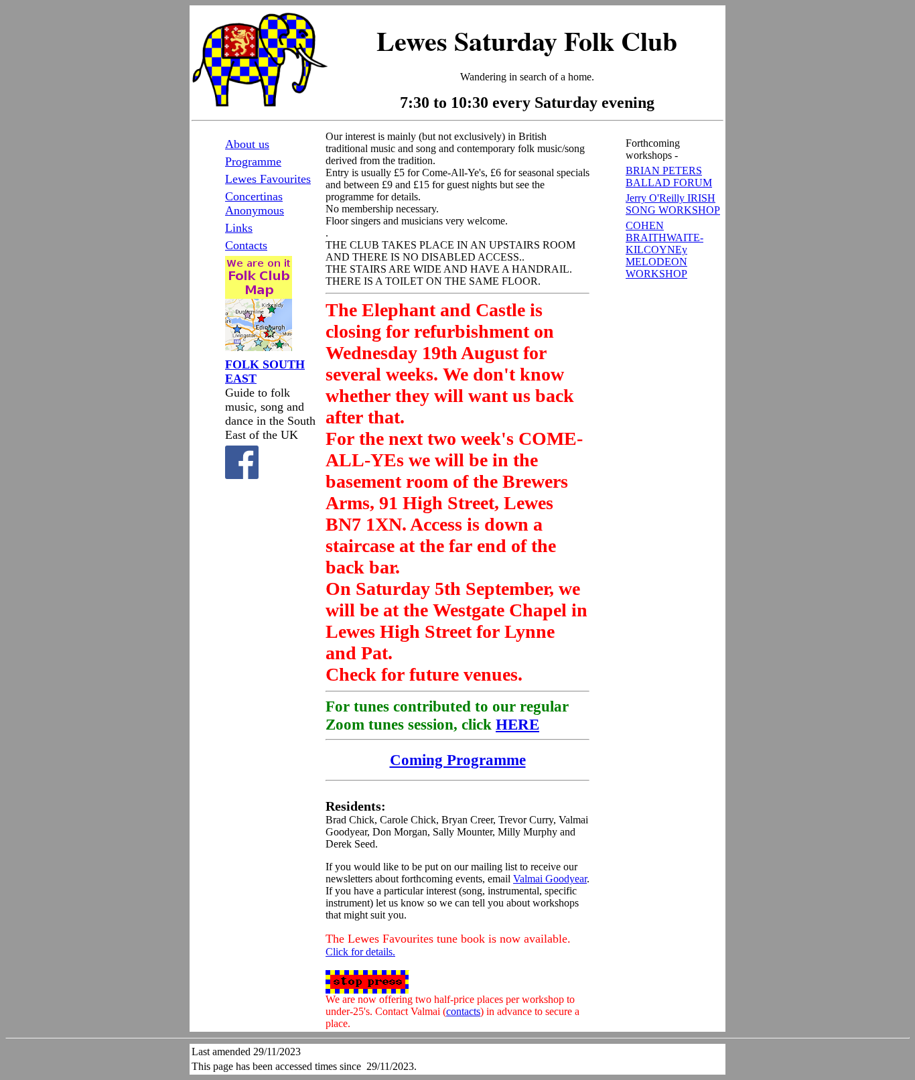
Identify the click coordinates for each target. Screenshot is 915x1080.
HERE (517, 724)
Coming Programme (458, 759)
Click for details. (360, 951)
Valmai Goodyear (550, 878)
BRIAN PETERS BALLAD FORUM (669, 176)
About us (247, 144)
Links (239, 227)
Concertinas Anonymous (254, 203)
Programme (253, 161)
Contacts (246, 245)
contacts (463, 1011)
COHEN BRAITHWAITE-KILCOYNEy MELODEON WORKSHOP (664, 249)
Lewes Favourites (268, 179)
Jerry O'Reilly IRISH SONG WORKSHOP (673, 204)
